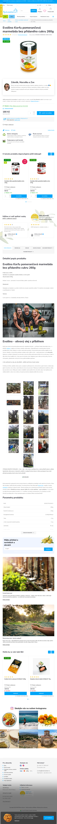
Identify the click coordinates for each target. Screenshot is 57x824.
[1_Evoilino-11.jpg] (43, 402)
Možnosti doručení (9, 108)
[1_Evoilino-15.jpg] (43, 417)
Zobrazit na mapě (7, 793)
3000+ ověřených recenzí (9, 218)
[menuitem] (5, 16)
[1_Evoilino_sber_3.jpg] (43, 446)
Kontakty (6, 776)
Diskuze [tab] (27, 248)
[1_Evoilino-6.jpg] (28, 388)
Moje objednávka (7, 780)
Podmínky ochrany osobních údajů (10, 770)
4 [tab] (29, 201)
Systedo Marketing (33, 810)
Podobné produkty (27, 251)
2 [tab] (27, 201)
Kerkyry (8, 348)
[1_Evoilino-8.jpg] (43, 388)
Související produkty (47, 248)
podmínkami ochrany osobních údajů (35, 551)
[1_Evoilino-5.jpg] (14, 386)
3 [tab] (28, 201)
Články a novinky (25, 787)
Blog (4, 5)
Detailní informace (35, 101)
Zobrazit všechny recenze (45, 219)
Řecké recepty (10, 5)
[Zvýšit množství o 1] (34, 112)
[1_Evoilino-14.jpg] (43, 431)
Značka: (51, 130)
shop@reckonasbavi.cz (44, 771)
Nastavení (17, 820)
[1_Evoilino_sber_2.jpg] (13, 446)
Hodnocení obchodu (25, 789)
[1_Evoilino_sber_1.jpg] (13, 431)
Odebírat (48, 549)
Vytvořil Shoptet (25, 810)
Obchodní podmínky (8, 772)
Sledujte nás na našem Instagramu (30, 708)
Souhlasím (49, 818)
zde (32, 818)
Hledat (33, 10)
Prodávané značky (8, 778)
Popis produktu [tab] (7, 248)
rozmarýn (5, 487)
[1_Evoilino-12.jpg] (13, 417)
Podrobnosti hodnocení (22, 34)
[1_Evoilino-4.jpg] (28, 460)
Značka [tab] (37, 248)
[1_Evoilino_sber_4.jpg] (28, 446)
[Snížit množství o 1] (34, 114)
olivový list (40, 485)
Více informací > (7, 801)
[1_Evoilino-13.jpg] (28, 431)
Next (52, 154)
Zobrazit (15, 693)
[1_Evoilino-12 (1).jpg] (28, 417)
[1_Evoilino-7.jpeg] (14, 398)
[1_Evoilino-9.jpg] (28, 402)
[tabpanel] (16, 178)
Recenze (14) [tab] (17, 248)
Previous (49, 154)
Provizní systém (7, 774)
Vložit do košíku (47, 113)
